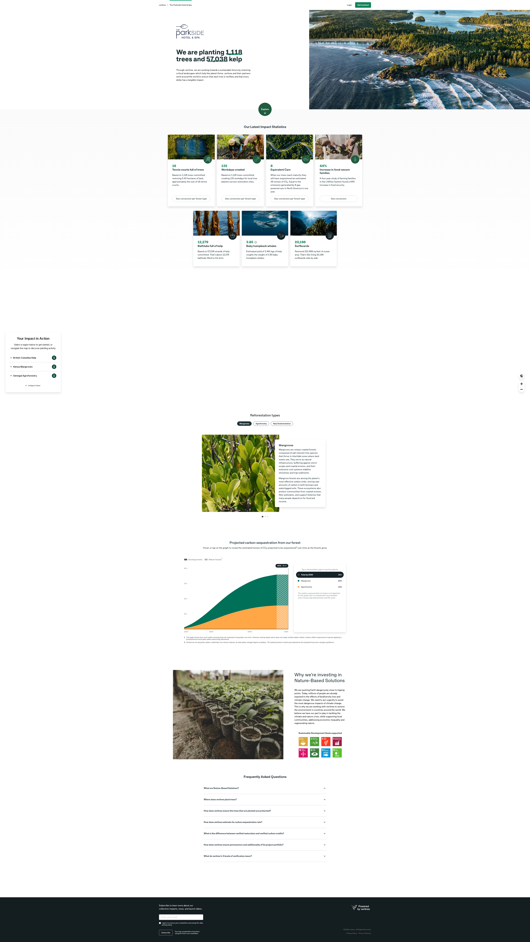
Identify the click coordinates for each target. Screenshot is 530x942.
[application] (236, 598)
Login (349, 5)
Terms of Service (364, 933)
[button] (265, 788)
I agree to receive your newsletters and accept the (182, 924)
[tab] (262, 516)
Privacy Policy (351, 933)
